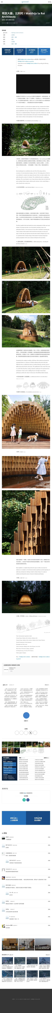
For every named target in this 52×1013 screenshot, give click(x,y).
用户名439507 (13, 860)
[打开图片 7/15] (41, 744)
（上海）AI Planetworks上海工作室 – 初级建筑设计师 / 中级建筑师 (10, 689)
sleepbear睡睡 (9, 925)
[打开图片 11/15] (17, 751)
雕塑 (16, 44)
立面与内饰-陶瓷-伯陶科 (23, 763)
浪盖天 (7, 837)
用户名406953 (9, 845)
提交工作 (11, 954)
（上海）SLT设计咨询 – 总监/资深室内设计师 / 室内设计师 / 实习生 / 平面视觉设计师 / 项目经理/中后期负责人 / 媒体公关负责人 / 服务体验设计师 (10, 706)
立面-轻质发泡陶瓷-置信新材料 (24, 772)
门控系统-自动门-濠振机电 (39, 759)
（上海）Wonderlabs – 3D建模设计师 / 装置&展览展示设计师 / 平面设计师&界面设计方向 (26, 689)
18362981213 (9, 869)
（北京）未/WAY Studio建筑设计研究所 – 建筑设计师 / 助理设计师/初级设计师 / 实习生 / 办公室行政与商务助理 (41, 702)
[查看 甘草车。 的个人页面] (3, 902)
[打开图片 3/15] (17, 744)
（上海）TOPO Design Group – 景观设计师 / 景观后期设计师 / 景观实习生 (41, 693)
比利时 (13, 35)
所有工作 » (47, 684)
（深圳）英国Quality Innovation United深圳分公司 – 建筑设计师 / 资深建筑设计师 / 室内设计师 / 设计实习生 (26, 702)
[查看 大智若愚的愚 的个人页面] (3, 853)
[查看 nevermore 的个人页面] (3, 878)
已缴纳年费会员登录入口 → (8, 772)
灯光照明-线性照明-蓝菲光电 (23, 777)
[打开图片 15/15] (41, 751)
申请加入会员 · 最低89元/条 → (8, 770)
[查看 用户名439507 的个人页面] (7, 861)
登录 (25, 793)
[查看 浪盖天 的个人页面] (3, 837)
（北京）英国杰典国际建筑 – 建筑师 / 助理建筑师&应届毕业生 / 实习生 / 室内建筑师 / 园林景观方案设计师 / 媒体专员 (10, 702)
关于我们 (13, 999)
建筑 (13, 37)
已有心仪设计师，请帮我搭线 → (9, 763)
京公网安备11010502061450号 (35, 999)
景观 (16, 37)
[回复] (49, 837)
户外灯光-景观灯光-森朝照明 (23, 765)
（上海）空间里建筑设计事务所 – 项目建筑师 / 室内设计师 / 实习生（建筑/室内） (41, 689)
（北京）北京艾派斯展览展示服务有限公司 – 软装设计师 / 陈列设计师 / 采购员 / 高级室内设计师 (26, 696)
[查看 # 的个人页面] (7, 917)
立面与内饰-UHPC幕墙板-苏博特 (40, 761)
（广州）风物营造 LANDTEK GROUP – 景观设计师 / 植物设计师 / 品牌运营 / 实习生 (26, 706)
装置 (13, 44)
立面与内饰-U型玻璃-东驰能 (23, 768)
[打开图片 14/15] (35, 751)
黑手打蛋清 (8, 885)
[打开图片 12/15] (23, 751)
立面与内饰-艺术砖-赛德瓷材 (39, 768)
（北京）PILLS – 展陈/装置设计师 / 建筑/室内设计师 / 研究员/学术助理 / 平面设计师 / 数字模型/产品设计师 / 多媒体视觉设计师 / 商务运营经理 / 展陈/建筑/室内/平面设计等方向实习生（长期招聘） (10, 693)
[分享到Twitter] (7, 23)
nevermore (8, 877)
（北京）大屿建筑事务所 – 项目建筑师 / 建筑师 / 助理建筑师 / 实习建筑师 (41, 696)
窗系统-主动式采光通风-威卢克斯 (40, 772)
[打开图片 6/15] (35, 744)
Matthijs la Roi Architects (17, 32)
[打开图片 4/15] (23, 744)
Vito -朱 (11, 892)
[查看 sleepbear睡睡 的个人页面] (3, 926)
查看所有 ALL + (46, 757)
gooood (25, 2)
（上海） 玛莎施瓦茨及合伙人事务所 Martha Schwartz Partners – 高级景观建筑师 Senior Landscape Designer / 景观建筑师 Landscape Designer (26, 693)
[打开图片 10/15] (11, 751)
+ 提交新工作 (11, 684)
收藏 (14, 23)
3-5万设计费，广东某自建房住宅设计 (9, 778)
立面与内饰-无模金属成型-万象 (40, 770)
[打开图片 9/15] (5, 751)
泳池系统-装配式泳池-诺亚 (39, 763)
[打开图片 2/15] (11, 744)
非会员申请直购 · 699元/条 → (8, 768)
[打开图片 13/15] (29, 751)
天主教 (13, 41)
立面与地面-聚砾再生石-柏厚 (23, 779)
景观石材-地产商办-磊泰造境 (39, 779)
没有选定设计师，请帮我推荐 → (9, 765)
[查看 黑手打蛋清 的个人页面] (3, 886)
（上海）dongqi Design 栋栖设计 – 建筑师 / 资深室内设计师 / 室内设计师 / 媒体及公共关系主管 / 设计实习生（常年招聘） (26, 699)
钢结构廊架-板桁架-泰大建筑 (23, 759)
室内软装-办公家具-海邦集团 (39, 765)
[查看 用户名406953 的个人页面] (3, 845)
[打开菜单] (2, 2)
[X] (31, 733)
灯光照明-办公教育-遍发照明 (39, 777)
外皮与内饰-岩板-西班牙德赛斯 (40, 774)
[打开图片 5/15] (29, 744)
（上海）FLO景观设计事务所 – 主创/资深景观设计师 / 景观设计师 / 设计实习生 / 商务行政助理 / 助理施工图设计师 (41, 699)
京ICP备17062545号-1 (27, 999)
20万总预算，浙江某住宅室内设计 (8, 777)
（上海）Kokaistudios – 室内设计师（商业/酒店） (41, 706)
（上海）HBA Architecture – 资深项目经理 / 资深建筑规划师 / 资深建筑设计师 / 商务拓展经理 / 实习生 (10, 696)
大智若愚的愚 (9, 853)
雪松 (13, 39)
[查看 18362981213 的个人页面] (3, 870)
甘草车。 (8, 901)
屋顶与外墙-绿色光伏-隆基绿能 (24, 774)
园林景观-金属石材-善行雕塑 (23, 770)
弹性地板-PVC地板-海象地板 (23, 761)
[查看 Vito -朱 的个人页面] (7, 893)
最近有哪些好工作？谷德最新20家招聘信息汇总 (10, 699)
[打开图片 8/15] (47, 744)
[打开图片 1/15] (5, 744)
